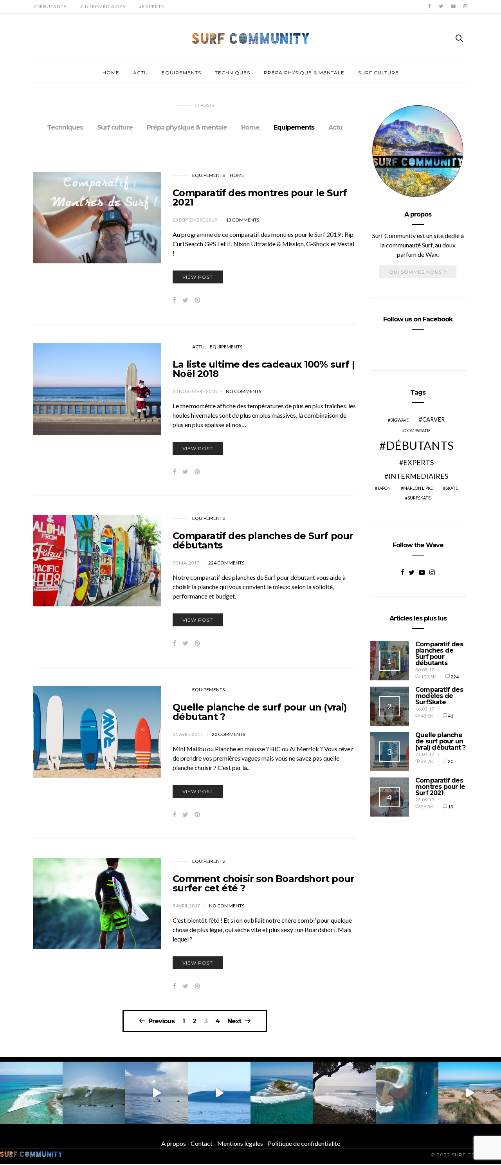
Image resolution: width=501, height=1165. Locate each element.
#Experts (151, 6)
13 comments (242, 220)
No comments (243, 391)
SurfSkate (419, 497)
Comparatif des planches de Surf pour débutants (263, 540)
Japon (384, 488)
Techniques (232, 73)
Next (234, 1020)
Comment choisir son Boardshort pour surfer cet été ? (263, 883)
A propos (173, 1143)
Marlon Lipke (418, 488)
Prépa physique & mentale (304, 73)
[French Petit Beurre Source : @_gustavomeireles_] (94, 1093)
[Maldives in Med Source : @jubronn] (344, 1093)
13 (450, 807)
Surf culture (378, 73)
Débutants (420, 445)
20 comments (228, 734)
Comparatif (418, 430)
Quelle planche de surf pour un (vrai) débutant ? (260, 712)
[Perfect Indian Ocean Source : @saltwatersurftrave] (31, 1093)
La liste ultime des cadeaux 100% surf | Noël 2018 (264, 369)
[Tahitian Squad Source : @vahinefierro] (156, 1093)
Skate (451, 488)
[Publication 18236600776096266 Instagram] (219, 1093)
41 (450, 716)
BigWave (399, 419)
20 (450, 761)
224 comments (226, 563)
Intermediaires (418, 476)
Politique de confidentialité (304, 1143)
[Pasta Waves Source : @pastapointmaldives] (281, 1093)
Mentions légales (240, 1143)
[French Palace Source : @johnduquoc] (469, 1093)
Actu (140, 73)
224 (455, 677)
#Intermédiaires (102, 6)
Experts (418, 462)
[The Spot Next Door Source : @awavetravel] (407, 1093)
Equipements (181, 73)
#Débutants (50, 6)
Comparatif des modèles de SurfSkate (439, 696)
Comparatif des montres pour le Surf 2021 (260, 197)
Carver (433, 419)
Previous (161, 1020)
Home (111, 73)
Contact (202, 1143)
